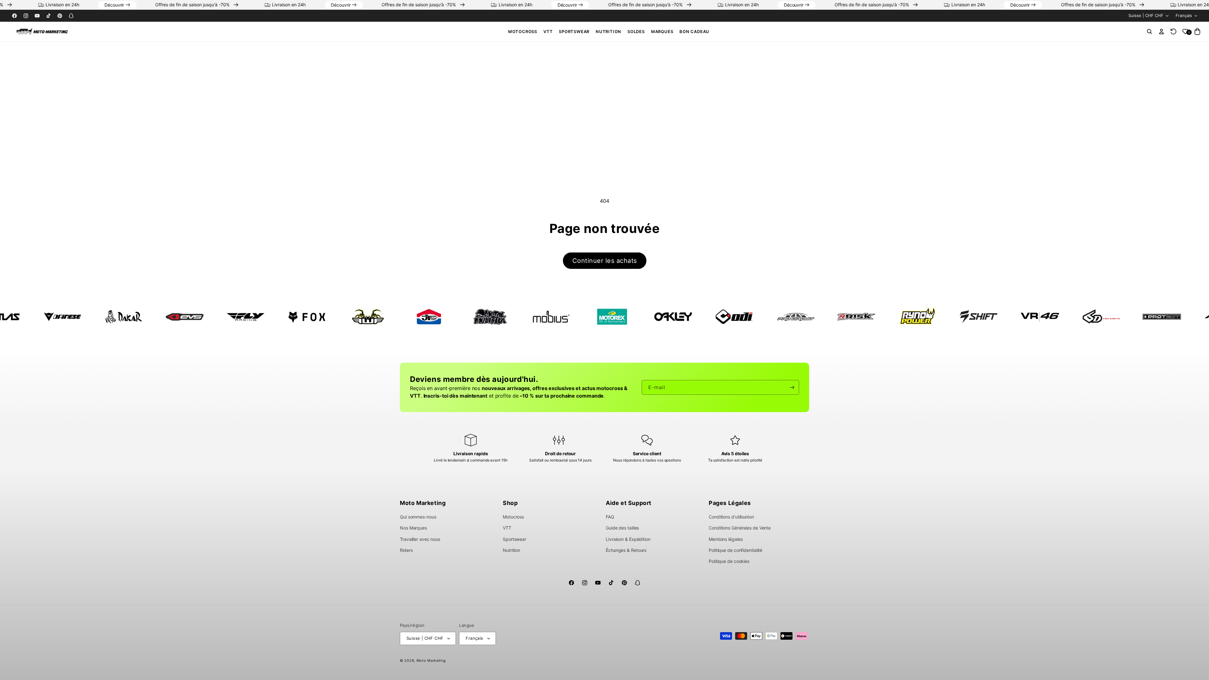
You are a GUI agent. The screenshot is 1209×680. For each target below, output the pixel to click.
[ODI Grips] (666, 317)
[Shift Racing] (910, 317)
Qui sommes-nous (418, 516)
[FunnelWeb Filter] (299, 317)
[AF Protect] (1093, 317)
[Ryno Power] (849, 317)
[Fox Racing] (238, 317)
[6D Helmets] (1032, 317)
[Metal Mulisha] (422, 317)
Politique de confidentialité (735, 550)
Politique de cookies (729, 561)
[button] (522, 31)
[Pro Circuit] (727, 317)
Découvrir (142, 5)
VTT (548, 31)
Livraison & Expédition (628, 539)
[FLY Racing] (177, 317)
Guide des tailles (622, 527)
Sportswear (574, 31)
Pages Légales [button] (730, 503)
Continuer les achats (604, 260)
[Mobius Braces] (483, 317)
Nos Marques (413, 527)
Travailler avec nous (420, 539)
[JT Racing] (360, 317)
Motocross (522, 31)
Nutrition (608, 31)
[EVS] (116, 317)
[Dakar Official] (55, 317)
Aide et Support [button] (628, 503)
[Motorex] (544, 317)
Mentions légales (725, 539)
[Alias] (1155, 317)
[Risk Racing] (788, 317)
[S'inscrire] (792, 387)
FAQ (610, 516)
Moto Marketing (431, 660)
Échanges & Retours (626, 550)
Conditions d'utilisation (731, 516)
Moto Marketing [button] (423, 503)
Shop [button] (510, 503)
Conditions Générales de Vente (740, 527)
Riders (406, 550)
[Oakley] (605, 317)
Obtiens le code (1145, 666)
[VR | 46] (971, 317)
